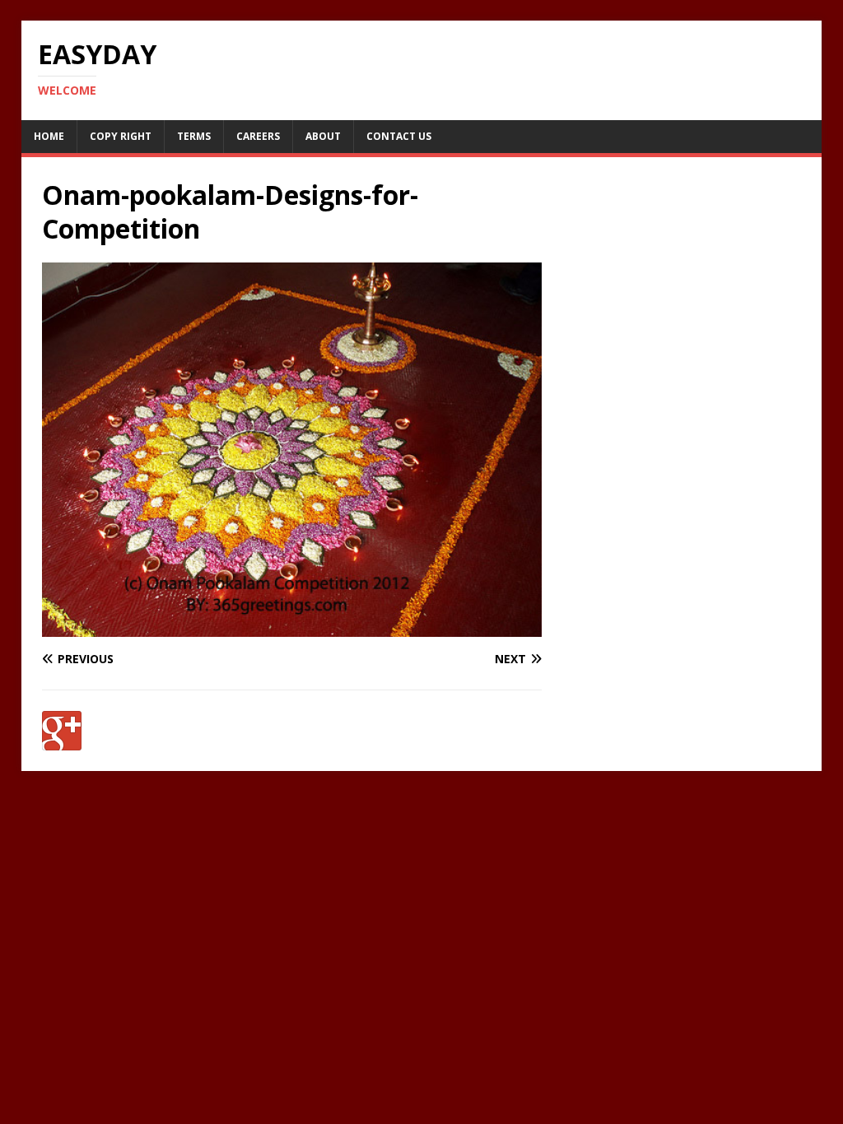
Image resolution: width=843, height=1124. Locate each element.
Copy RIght (120, 136)
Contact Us (398, 136)
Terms (194, 136)
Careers (258, 136)
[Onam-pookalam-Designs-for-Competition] (292, 627)
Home (49, 136)
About (323, 136)
